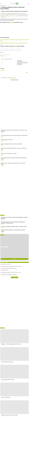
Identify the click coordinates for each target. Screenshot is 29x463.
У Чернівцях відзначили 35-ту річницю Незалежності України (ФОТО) (14, 135)
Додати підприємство (14, 277)
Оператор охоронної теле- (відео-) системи (9, 415)
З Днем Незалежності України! (7, 139)
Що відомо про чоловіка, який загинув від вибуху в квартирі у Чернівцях (14, 218)
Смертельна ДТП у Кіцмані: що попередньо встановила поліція (13, 230)
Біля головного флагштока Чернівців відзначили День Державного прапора (14, 158)
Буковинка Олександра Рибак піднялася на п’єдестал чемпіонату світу (13, 149)
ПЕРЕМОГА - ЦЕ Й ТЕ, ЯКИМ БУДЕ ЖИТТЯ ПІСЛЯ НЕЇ (11, 344)
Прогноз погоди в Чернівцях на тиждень (9, 153)
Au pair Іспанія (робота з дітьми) (7, 379)
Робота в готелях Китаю (5, 397)
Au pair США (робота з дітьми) (7, 361)
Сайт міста (3, 52)
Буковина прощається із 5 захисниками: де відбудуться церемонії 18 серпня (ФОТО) (13, 222)
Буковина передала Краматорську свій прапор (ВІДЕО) (11, 143)
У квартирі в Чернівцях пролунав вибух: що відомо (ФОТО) (13, 226)
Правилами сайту (13, 77)
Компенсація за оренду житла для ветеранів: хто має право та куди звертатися (14, 131)
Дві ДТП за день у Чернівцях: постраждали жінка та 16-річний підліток (13, 164)
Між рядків (4, 247)
